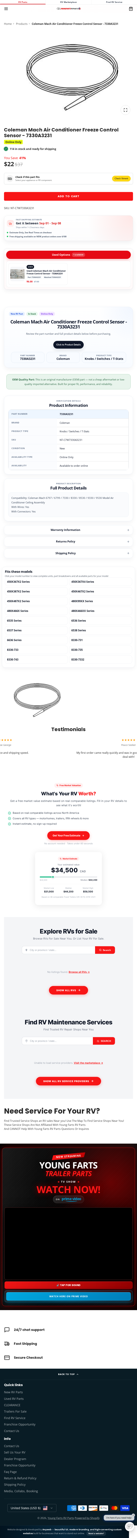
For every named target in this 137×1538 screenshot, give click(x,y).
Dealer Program (15, 1459)
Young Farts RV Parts (61, 1518)
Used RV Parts (14, 1399)
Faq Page (10, 1472)
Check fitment (121, 178)
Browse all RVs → (79, 972)
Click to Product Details (68, 344)
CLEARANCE (12, 1405)
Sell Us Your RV (14, 1452)
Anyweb (47, 1529)
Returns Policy (65, 541)
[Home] (68, 9)
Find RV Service (114, 2)
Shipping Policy (65, 553)
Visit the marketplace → (88, 1062)
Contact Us (11, 1431)
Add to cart (68, 196)
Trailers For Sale (15, 1411)
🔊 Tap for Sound (68, 1285)
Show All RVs (66, 990)
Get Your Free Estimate (66, 835)
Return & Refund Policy (20, 1478)
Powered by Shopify (87, 1518)
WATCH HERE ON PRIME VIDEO (68, 1296)
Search (105, 1041)
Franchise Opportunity (19, 1424)
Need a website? (96, 1533)
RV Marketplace (68, 2)
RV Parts (22, 2)
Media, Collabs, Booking (21, 1491)
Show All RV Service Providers (66, 1081)
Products (22, 24)
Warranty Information (65, 530)
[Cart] (131, 9)
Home (8, 24)
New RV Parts (13, 1392)
